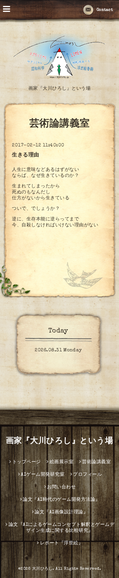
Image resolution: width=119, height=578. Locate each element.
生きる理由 (25, 155)
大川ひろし (42, 569)
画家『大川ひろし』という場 (59, 441)
